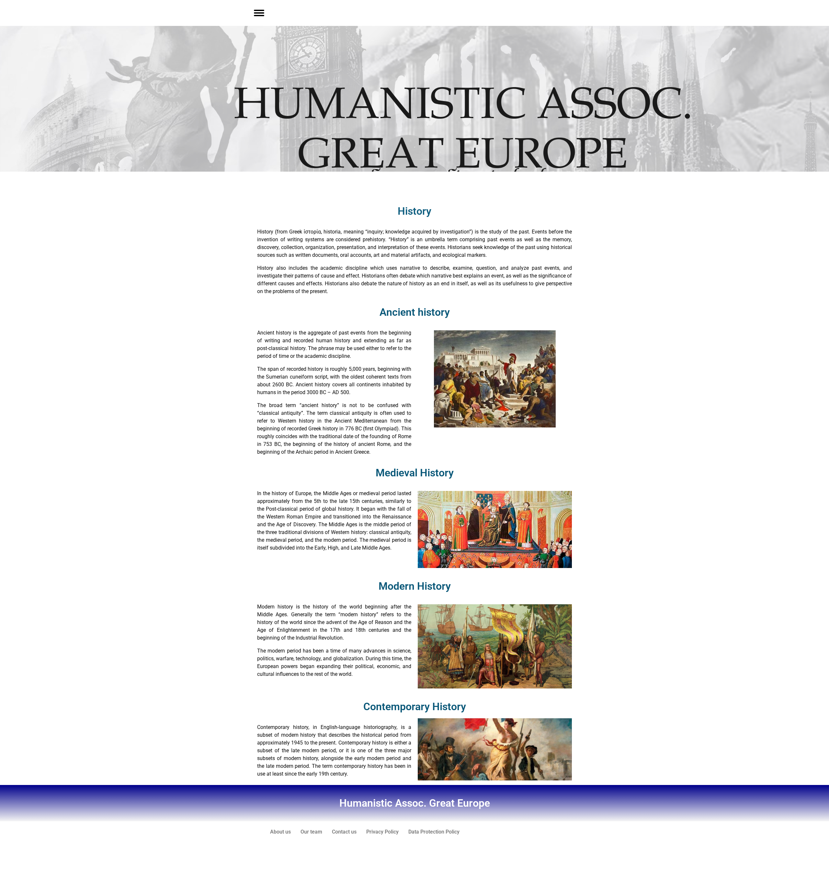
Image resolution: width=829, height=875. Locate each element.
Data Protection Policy (434, 832)
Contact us (344, 832)
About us (280, 832)
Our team (311, 832)
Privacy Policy (382, 832)
